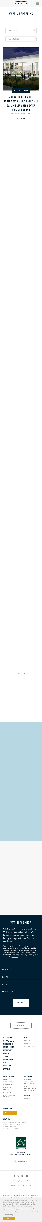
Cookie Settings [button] (8, 1215)
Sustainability (8, 1082)
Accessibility (23, 1161)
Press (5, 1063)
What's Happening (21, 14)
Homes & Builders (20, 195)
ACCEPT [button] (9, 1218)
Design (6, 1079)
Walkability (7, 1084)
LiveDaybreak (29, 1079)
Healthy (6, 1090)
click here (15, 957)
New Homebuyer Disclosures (30, 1089)
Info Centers (29, 1046)
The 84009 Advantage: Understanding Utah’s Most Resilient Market (19, 520)
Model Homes (8, 1044)
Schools (6, 1057)
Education (7, 1092)
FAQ (25, 1086)
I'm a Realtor (10, 991)
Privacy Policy (16, 1185)
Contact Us (7, 1109)
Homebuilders (8, 1047)
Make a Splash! (12, 389)
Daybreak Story (9, 1077)
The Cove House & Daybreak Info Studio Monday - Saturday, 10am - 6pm (15, 1123)
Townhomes (7, 1050)
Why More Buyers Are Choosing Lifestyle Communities (16, 589)
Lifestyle (7, 458)
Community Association (29, 1082)
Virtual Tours (8, 1041)
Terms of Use (27, 1185)
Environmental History (9, 1095)
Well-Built (7, 1087)
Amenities (7, 1054)
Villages (27, 1043)
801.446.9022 (21, 838)
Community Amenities (20, 113)
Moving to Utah (9, 1060)
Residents (28, 1077)
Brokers (27, 1096)
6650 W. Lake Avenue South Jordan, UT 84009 (11, 1127)
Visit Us (6, 1119)
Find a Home (7, 1038)
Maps (26, 1038)
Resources (28, 1099)
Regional (27, 1041)
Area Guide (8, 527)
